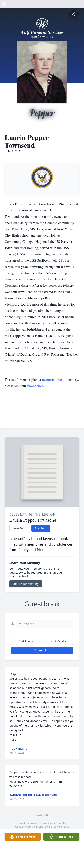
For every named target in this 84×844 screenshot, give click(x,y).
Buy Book (41, 528)
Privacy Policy (31, 826)
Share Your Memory (25, 584)
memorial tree (52, 379)
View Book (19, 528)
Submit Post (42, 650)
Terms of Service (53, 826)
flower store (35, 385)
